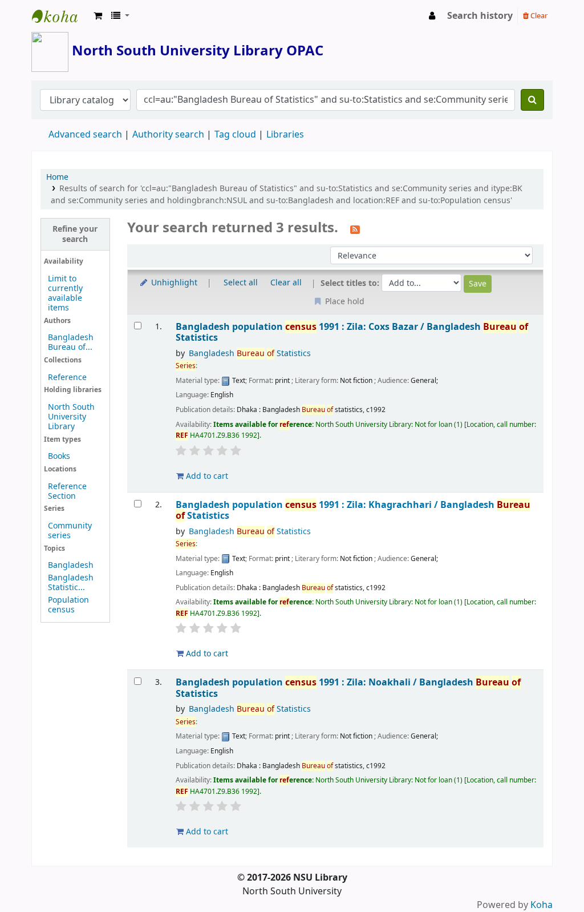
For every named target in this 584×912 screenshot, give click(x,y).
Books (59, 456)
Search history (480, 16)
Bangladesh (71, 565)
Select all (241, 283)
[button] (98, 16)
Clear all (286, 283)
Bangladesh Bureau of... (71, 342)
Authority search (168, 135)
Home (57, 177)
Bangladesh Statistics (250, 354)
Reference (67, 378)
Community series (70, 531)
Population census (68, 605)
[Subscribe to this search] (355, 229)
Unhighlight (173, 283)
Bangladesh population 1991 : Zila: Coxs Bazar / (352, 332)
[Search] (532, 100)
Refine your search (75, 234)
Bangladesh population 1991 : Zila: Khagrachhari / (353, 510)
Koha (541, 905)
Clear (538, 15)
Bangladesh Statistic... (71, 583)
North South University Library (60, 16)
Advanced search (85, 135)
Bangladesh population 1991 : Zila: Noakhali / (348, 688)
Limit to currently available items (65, 293)
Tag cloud (235, 135)
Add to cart (206, 476)
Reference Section (67, 491)
